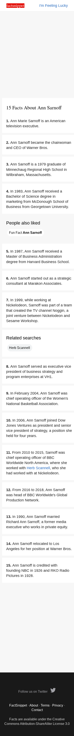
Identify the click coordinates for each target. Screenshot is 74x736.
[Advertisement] (37, 55)
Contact (37, 710)
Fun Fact (25, 232)
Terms (45, 705)
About (33, 705)
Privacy (57, 705)
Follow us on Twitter (33, 691)
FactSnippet (18, 705)
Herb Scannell (19, 348)
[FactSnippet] (15, 6)
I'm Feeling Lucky (53, 6)
